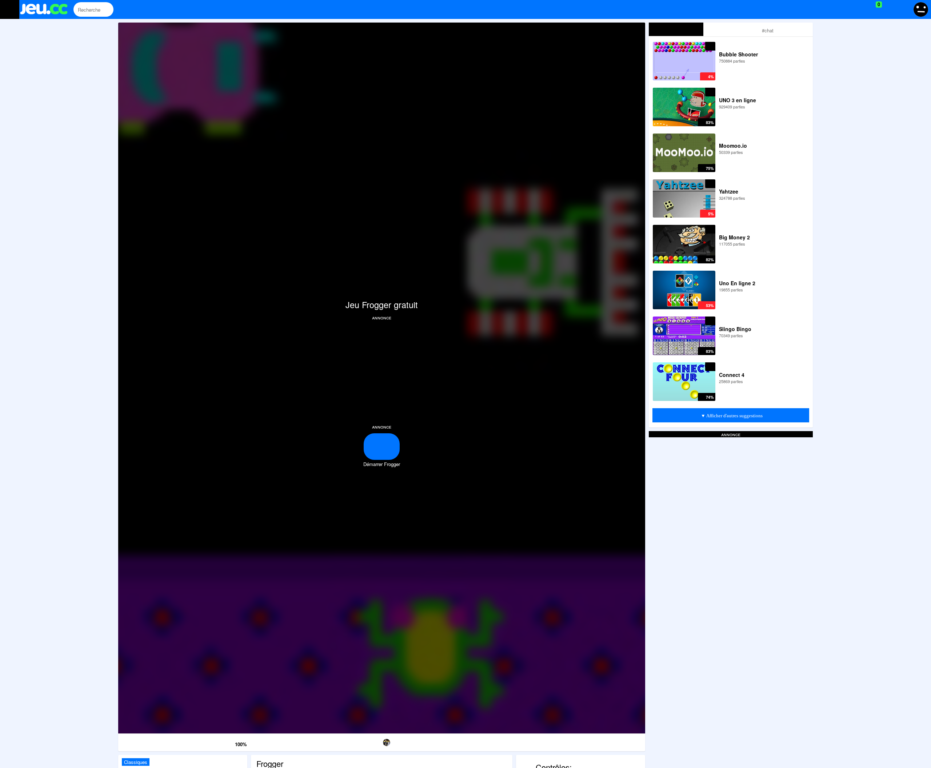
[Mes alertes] (903, 9)
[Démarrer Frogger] (382, 446)
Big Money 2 (734, 237)
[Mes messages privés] (889, 9)
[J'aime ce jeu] (229, 742)
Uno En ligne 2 (737, 283)
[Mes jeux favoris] (860, 9)
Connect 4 (731, 374)
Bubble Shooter (738, 54)
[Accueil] (47, 10)
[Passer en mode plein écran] (607, 741)
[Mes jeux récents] (845, 9)
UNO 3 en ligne (737, 100)
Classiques (135, 762)
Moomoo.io (733, 145)
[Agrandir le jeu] (532, 741)
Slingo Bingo (735, 329)
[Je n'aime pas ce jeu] (218, 743)
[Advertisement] (382, 371)
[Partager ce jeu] (457, 741)
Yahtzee (728, 191)
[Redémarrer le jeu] (155, 741)
